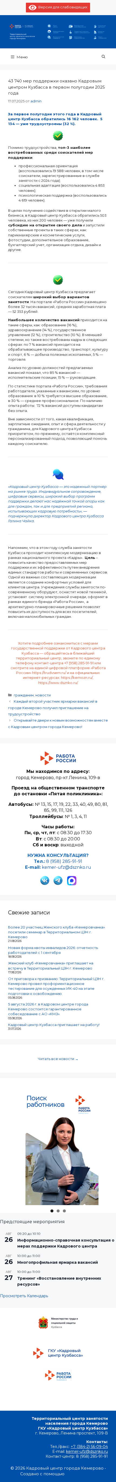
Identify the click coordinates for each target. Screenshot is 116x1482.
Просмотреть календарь (24, 1295)
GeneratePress (81, 1473)
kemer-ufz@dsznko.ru (66, 867)
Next (92, 1204)
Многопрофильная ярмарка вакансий (57, 1262)
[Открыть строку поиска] (103, 56)
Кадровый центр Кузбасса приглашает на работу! (54, 1024)
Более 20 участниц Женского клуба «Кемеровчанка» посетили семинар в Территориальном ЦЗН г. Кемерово (56, 932)
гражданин (24, 695)
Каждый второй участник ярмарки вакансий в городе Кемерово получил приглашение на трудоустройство (52, 707)
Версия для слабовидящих (61, 7)
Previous (24, 1204)
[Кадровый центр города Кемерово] (58, 31)
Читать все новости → (58, 1059)
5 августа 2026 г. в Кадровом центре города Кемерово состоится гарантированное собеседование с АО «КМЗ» (48, 1009)
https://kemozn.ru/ (77, 677)
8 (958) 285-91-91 (64, 861)
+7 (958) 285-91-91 (79, 663)
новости (43, 695)
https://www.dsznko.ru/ (58, 682)
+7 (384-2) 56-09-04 (89, 1446)
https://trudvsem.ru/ (49, 672)
